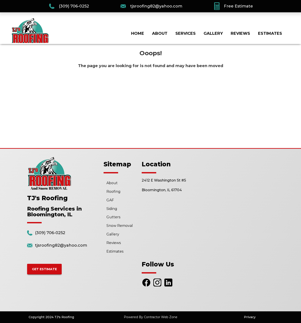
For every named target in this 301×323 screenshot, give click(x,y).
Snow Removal (119, 226)
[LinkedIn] (168, 286)
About (159, 33)
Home (137, 33)
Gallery (213, 33)
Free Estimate (238, 6)
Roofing (113, 191)
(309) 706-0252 (74, 6)
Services (185, 33)
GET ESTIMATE (44, 269)
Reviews (240, 33)
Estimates (270, 33)
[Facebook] (146, 286)
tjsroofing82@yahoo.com (156, 6)
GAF (110, 200)
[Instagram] (157, 286)
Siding (111, 209)
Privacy (250, 317)
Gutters (113, 217)
